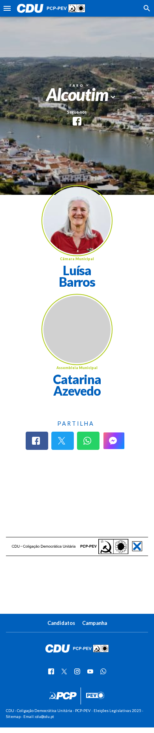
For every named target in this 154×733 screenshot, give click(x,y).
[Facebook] (37, 441)
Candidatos (61, 623)
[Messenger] (114, 441)
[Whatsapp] (88, 441)
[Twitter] (62, 441)
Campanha (94, 623)
